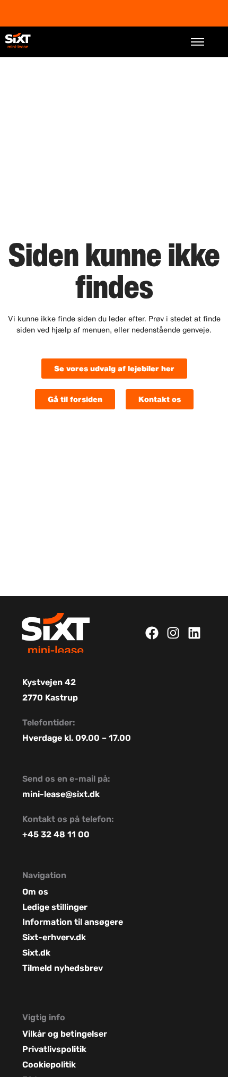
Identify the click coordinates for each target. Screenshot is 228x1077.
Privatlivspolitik (54, 1049)
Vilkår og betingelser (65, 1034)
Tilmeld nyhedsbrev (62, 968)
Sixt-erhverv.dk (54, 937)
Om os (35, 892)
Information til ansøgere (72, 922)
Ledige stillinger (54, 907)
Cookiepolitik (49, 1065)
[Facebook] (152, 633)
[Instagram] (173, 633)
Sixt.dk (36, 953)
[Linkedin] (194, 633)
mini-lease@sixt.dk (61, 794)
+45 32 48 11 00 (56, 834)
